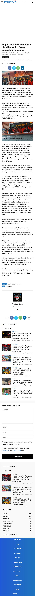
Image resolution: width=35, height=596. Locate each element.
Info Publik (15, 331)
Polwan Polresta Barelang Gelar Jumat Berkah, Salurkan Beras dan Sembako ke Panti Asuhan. (23, 392)
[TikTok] (20, 309)
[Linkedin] (22, 68)
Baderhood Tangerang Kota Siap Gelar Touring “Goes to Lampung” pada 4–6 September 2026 (22, 371)
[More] (27, 68)
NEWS (3, 53)
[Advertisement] (17, 23)
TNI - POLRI (9, 53)
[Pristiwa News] (17, 297)
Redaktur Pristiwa (16, 340)
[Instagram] (25, 2)
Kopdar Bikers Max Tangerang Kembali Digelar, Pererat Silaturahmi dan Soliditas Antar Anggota (22, 348)
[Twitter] (28, 2)
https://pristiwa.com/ (17, 306)
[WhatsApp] (18, 68)
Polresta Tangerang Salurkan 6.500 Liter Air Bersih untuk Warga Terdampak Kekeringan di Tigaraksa (22, 360)
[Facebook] (22, 2)
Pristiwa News (11, 63)
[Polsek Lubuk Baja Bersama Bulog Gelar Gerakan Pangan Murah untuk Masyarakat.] (6, 381)
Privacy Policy (5, 450)
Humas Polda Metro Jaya (14, 284)
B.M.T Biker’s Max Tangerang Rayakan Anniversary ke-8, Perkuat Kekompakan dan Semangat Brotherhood (22, 336)
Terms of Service (16, 450)
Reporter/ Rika (9, 286)
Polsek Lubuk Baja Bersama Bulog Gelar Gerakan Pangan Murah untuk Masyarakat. (22, 382)
